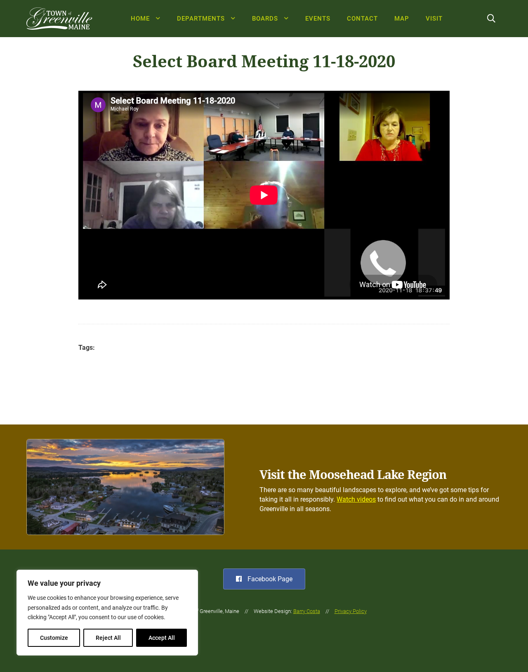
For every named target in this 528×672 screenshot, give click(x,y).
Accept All (161, 637)
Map (401, 18)
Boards (265, 18)
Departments (201, 18)
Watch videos (356, 499)
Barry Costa (306, 611)
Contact (362, 18)
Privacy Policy (351, 611)
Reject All (108, 637)
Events (317, 18)
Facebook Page (269, 579)
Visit (434, 18)
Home (140, 18)
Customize (54, 637)
